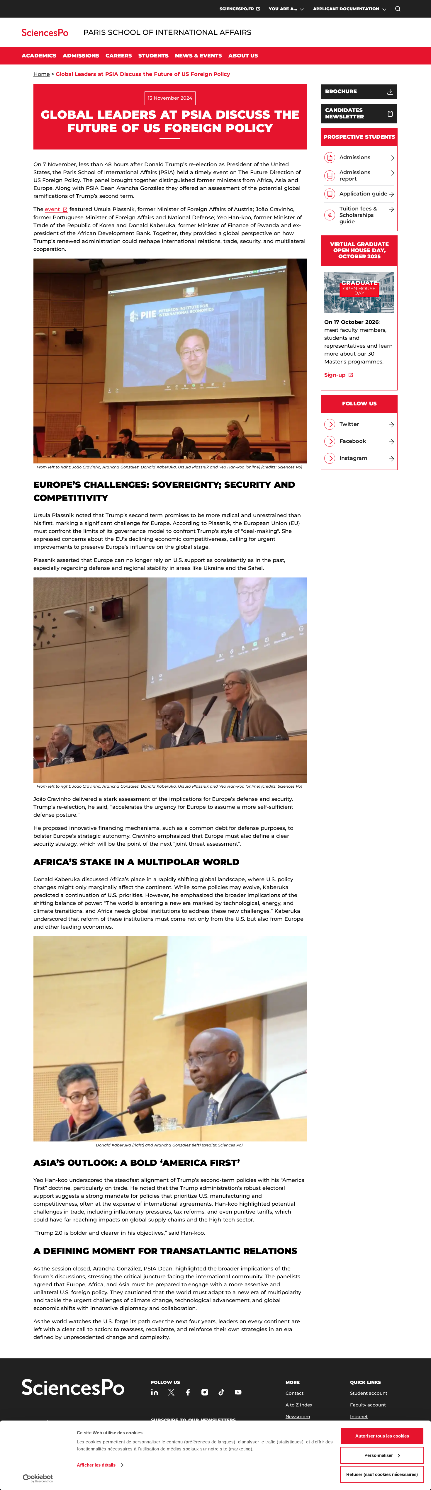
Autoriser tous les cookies (382, 1435)
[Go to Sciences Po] (45, 34)
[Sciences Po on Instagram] (204, 1392)
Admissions (81, 55)
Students (153, 55)
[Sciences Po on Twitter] (171, 1392)
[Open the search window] (398, 9)
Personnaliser (378, 1455)
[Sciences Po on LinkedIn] (154, 1392)
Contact (294, 1393)
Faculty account (368, 1405)
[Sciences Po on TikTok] (221, 1392)
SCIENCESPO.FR (237, 8)
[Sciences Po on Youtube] (238, 1392)
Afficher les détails (96, 1464)
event (52, 209)
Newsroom (298, 1416)
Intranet (359, 1416)
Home (41, 74)
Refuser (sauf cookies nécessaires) (382, 1474)
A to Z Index (299, 1405)
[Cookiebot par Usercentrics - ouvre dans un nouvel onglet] (38, 1478)
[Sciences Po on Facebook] (188, 1392)
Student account (368, 1393)
